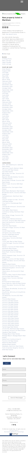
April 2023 (5, 140)
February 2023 (7, 144)
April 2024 (5, 119)
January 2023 (6, 145)
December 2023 (7, 126)
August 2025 (6, 91)
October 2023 (6, 130)
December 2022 (7, 147)
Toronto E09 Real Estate (10, 314)
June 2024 (5, 116)
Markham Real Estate (14, 25)
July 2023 (5, 135)
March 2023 (6, 142)
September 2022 (7, 152)
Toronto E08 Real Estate (10, 313)
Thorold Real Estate (8, 299)
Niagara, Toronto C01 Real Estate (13, 259)
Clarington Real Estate (10, 210)
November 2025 (7, 86)
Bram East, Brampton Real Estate (13, 191)
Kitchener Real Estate (9, 236)
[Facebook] (12, 425)
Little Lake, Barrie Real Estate (12, 241)
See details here (11, 34)
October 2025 (6, 88)
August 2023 (6, 133)
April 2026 (5, 77)
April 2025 (5, 98)
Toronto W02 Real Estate (10, 318)
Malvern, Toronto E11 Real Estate (13, 246)
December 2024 (7, 105)
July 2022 (5, 156)
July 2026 (5, 72)
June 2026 (5, 74)
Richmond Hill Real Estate (11, 281)
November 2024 (7, 107)
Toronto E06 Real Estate (10, 311)
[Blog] (15, 425)
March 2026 (6, 79)
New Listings (6, 60)
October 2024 (6, 109)
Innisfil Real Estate (8, 231)
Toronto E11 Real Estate (10, 316)
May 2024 (5, 118)
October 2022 (6, 151)
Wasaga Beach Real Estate (11, 334)
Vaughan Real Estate (9, 332)
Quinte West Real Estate (10, 276)
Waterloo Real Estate (9, 342)
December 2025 (7, 84)
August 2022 (6, 154)
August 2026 (6, 70)
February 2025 (7, 102)
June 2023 (5, 137)
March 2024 (6, 121)
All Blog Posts (7, 59)
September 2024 (7, 111)
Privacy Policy (14, 430)
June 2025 (5, 95)
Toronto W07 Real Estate (10, 323)
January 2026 (6, 83)
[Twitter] (14, 425)
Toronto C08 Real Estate (10, 302)
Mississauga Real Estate (10, 250)
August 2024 (6, 112)
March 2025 (6, 100)
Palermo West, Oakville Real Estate (14, 274)
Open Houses (6, 62)
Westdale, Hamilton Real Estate (12, 346)
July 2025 (5, 93)
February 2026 (7, 81)
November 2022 (7, 149)
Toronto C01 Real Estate (10, 300)
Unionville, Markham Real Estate (13, 328)
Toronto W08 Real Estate (10, 325)
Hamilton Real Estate (9, 225)
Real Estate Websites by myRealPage (14, 431)
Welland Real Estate (9, 344)
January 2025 (6, 104)
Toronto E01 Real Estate (10, 309)
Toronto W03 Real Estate (10, 320)
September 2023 (7, 131)
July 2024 (5, 114)
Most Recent (6, 69)
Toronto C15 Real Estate (10, 307)
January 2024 (6, 125)
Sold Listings (6, 64)
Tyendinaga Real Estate (10, 327)
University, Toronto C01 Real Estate (13, 330)
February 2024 (7, 123)
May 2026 (5, 76)
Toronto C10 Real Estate (10, 304)
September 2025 (7, 90)
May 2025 (5, 97)
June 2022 (5, 158)
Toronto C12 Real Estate (10, 306)
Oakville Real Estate (9, 264)
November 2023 (7, 128)
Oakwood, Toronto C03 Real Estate (13, 266)
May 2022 (5, 159)
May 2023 (5, 139)
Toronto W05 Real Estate (10, 321)
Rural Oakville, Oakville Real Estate (14, 283)
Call (7, 363)
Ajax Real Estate (7, 171)
